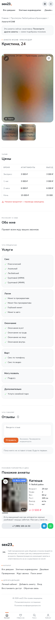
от (35, 510)
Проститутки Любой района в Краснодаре (29, 18)
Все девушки (9, 10)
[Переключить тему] (44, 3)
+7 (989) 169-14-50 (21, 526)
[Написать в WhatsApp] (50, 526)
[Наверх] (49, 607)
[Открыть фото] (10, 132)
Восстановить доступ (12, 588)
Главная (5, 18)
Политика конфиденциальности (27, 605)
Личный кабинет (9, 584)
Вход (39, 584)
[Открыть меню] (50, 3)
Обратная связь (31, 588)
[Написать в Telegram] (44, 526)
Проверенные (8, 573)
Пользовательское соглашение (27, 602)
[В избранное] (48, 58)
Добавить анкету (27, 584)
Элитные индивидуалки (30, 10)
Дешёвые (44, 569)
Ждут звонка (23, 573)
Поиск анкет (36, 573)
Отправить (11, 440)
